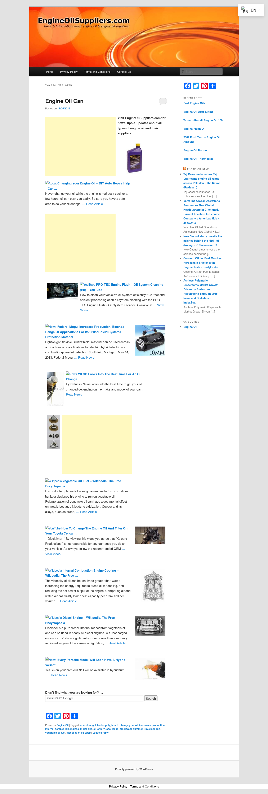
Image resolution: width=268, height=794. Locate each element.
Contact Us (124, 72)
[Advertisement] (80, 146)
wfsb (88, 732)
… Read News (84, 357)
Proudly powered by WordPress (134, 769)
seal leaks (112, 729)
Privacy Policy (69, 72)
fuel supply (103, 725)
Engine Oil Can (64, 101)
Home (49, 72)
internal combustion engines (62, 729)
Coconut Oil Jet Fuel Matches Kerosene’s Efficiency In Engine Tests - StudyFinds (202, 262)
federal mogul (88, 725)
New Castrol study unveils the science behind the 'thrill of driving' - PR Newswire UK (202, 240)
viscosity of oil (75, 732)
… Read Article (92, 203)
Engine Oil (62, 725)
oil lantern (99, 729)
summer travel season (146, 729)
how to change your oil (124, 725)
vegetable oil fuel (55, 732)
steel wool (126, 729)
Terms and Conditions (97, 72)
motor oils (86, 729)
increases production (152, 725)
